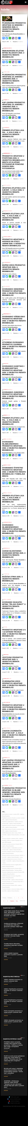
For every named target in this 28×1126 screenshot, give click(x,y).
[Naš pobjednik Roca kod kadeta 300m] (7, 48)
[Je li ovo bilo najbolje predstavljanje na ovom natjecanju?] (7, 153)
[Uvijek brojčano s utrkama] (7, 389)
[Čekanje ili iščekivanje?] (7, 127)
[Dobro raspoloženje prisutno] (7, 415)
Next (24, 906)
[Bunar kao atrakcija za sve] (7, 678)
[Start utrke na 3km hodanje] (7, 702)
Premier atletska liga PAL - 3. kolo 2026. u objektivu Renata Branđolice (13, 217)
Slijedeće (12, 901)
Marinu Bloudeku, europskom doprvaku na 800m (13, 944)
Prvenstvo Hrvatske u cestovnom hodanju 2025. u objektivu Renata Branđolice (14, 708)
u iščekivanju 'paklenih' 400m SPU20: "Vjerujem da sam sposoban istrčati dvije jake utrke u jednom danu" (14, 1084)
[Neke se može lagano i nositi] (7, 465)
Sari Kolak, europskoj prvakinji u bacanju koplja (14, 935)
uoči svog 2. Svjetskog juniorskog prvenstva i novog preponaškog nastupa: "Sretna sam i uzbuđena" (13, 1071)
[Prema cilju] (7, 574)
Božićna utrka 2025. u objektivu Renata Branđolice (12, 579)
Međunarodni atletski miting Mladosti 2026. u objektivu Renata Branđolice (13, 54)
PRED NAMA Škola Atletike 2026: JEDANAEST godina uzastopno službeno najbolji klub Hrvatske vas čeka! (14, 913)
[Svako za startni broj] (7, 439)
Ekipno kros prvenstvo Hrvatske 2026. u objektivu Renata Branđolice (13, 268)
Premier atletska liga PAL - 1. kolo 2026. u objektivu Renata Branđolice (13, 499)
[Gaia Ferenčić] (7, 728)
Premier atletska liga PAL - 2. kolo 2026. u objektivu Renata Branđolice (13, 421)
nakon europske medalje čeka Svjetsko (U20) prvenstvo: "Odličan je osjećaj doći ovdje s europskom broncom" (13, 1045)
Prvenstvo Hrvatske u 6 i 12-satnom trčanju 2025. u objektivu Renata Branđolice (14, 633)
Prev (23, 906)
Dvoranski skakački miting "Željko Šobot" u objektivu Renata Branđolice (14, 605)
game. (7, 2)
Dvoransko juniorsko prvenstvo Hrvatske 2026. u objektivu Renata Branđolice (14, 395)
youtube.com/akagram (15, 1101)
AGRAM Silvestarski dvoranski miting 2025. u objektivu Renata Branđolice (13, 554)
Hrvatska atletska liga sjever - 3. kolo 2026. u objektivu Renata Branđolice (13, 191)
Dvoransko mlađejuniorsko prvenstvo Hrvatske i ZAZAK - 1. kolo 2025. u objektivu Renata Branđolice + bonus (13, 861)
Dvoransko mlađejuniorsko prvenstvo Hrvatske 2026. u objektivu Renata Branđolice (14, 446)
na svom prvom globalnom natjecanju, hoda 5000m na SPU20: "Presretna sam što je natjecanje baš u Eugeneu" (14, 1058)
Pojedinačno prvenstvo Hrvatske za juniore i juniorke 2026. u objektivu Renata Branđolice (14, 79)
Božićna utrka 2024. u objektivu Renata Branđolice (12, 879)
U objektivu (20, 41)
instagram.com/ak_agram (15, 1103)
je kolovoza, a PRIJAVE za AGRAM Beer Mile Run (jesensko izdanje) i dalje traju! (13, 925)
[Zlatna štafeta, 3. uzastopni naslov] (7, 522)
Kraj (17, 901)
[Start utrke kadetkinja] (7, 655)
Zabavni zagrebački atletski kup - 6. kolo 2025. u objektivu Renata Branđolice (14, 734)
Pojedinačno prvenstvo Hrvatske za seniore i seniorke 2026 (13, 990)
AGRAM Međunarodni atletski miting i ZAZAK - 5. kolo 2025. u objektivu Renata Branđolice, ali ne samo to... (13, 834)
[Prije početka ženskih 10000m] (7, 237)
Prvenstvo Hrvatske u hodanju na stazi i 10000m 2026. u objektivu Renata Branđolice (13, 242)
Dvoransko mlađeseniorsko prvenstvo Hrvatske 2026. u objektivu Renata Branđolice (14, 529)
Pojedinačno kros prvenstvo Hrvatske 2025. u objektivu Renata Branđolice (14, 684)
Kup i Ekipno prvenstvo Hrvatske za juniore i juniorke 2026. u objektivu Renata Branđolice (13, 107)
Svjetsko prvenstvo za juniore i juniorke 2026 (13, 980)
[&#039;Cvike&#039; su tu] (7, 211)
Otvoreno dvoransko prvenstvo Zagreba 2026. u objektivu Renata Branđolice (14, 345)
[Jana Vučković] (7, 185)
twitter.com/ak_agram (15, 1097)
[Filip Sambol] (7, 286)
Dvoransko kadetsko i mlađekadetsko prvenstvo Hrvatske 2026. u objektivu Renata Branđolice (14, 370)
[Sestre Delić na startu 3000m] (7, 340)
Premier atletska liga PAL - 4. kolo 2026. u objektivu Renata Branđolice (13, 133)
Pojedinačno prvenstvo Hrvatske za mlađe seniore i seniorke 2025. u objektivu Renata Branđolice (14, 792)
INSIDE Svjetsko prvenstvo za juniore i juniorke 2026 (13, 954)
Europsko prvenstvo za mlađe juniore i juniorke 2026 (13, 1011)
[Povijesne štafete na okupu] (7, 785)
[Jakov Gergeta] (7, 599)
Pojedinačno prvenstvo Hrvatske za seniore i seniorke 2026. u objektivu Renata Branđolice (14, 27)
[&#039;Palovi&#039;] (7, 493)
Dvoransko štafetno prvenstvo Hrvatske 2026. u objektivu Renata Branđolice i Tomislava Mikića (14, 472)
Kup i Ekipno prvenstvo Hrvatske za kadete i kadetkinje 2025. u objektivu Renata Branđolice (13, 764)
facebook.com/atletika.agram (15, 1099)
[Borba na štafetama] (7, 363)
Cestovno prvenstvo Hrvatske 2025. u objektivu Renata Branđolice (12, 660)
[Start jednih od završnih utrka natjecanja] (7, 314)
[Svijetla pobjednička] (7, 757)
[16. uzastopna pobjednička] (7, 262)
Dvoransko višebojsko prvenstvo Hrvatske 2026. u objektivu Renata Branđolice (14, 320)
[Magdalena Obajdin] (7, 100)
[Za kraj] (7, 627)
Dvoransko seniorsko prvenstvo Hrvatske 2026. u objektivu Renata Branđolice (14, 292)
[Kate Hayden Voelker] (7, 18)
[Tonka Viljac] (7, 72)
